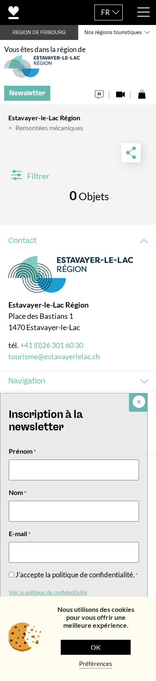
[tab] (78, 241)
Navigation (26, 380)
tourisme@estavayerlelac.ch (54, 356)
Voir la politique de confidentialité (48, 592)
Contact (22, 240)
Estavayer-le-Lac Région (44, 118)
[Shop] (141, 92)
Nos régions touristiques (113, 32)
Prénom (22, 451)
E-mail (19, 533)
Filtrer (37, 176)
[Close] (138, 402)
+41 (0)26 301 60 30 (51, 345)
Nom (17, 492)
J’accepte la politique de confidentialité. (76, 574)
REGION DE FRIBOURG (39, 32)
